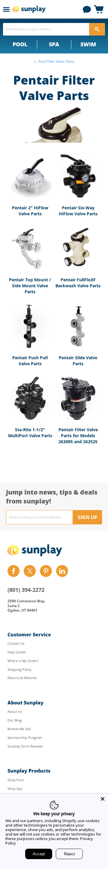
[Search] (97, 29)
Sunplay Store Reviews (25, 746)
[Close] (103, 799)
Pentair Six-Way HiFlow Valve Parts (78, 211)
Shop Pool (16, 780)
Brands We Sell (19, 729)
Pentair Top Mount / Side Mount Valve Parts (30, 285)
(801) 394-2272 (26, 589)
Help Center (17, 652)
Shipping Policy (20, 669)
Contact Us (16, 643)
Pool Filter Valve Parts (56, 61)
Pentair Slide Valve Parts (78, 360)
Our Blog (15, 720)
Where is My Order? (23, 660)
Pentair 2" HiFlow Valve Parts (30, 211)
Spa (54, 44)
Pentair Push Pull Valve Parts (30, 360)
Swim (88, 44)
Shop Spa (15, 788)
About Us (15, 711)
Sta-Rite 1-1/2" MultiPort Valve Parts (30, 432)
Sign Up (87, 517)
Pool (20, 44)
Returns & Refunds (22, 677)
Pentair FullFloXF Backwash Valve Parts (78, 282)
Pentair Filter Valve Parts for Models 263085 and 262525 (78, 435)
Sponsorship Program (25, 737)
